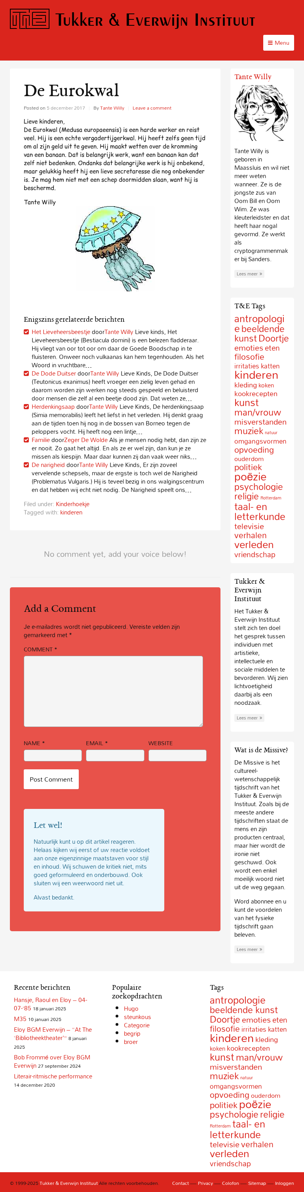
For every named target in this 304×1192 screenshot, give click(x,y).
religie (246, 496)
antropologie (238, 1000)
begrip (132, 1033)
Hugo (131, 1008)
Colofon (230, 1183)
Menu (282, 42)
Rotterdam (270, 498)
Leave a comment (152, 107)
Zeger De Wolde (86, 440)
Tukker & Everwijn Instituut (155, 19)
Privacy (205, 1183)
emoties (248, 347)
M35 (20, 1019)
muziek (248, 431)
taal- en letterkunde (259, 511)
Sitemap (257, 1183)
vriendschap (255, 554)
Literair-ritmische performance (53, 1076)
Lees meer (247, 274)
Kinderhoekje (72, 504)
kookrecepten (248, 1048)
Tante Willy (112, 107)
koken (266, 385)
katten (277, 1029)
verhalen (257, 1144)
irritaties (253, 1029)
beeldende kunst (244, 1010)
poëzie (250, 476)
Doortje (273, 338)
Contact (180, 1183)
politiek (224, 1105)
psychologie (258, 486)
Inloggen (284, 1183)
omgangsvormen (260, 441)
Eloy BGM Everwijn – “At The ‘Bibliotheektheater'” (53, 1033)
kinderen (71, 512)
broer (131, 1042)
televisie (249, 526)
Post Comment (51, 779)
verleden (254, 544)
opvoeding (254, 450)
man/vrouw (257, 412)
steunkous (137, 1017)
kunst (246, 402)
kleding (245, 385)
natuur (271, 432)
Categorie (137, 1025)
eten (272, 347)
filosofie (249, 356)
